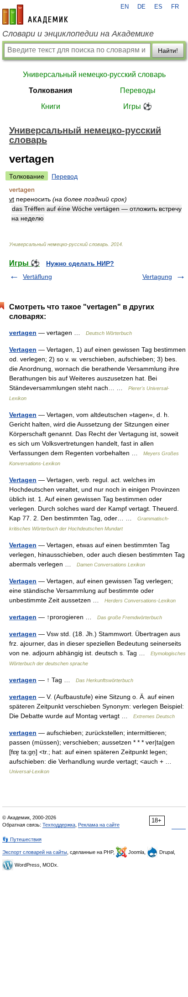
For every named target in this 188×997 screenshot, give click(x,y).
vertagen (23, 332)
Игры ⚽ (137, 106)
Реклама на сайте (99, 824)
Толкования (50, 90)
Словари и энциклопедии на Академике (78, 33)
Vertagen (23, 349)
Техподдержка (58, 824)
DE (141, 7)
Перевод (65, 176)
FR (175, 7)
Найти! (168, 50)
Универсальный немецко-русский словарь (94, 74)
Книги (50, 106)
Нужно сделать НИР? (80, 263)
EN (124, 7)
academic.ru (35, 15)
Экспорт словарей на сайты (34, 852)
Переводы (138, 90)
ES (158, 7)
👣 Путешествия (22, 839)
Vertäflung (37, 276)
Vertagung (157, 276)
